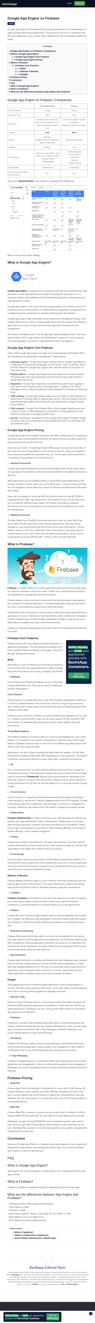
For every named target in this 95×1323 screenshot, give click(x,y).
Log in (69, 3)
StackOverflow (26, 181)
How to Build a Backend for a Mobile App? (35, 1238)
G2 (62, 1284)
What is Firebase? (18, 62)
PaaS (47, 132)
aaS (74, 132)
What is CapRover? (24, 1232)
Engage (21, 74)
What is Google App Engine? (24, 54)
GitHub (35, 1284)
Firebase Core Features (25, 65)
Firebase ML (33, 776)
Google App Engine (17, 291)
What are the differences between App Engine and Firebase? (39, 92)
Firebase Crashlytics (18, 898)
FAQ (12, 83)
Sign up (79, 3)
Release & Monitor (26, 71)
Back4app (16, 1275)
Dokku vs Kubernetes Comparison (31, 1235)
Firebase (12, 588)
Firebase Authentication (19, 818)
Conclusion (15, 80)
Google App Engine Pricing (27, 60)
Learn (11, 23)
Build (20, 68)
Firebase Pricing (18, 77)
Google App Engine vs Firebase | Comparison (32, 51)
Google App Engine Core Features (30, 57)
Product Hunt (72, 1284)
